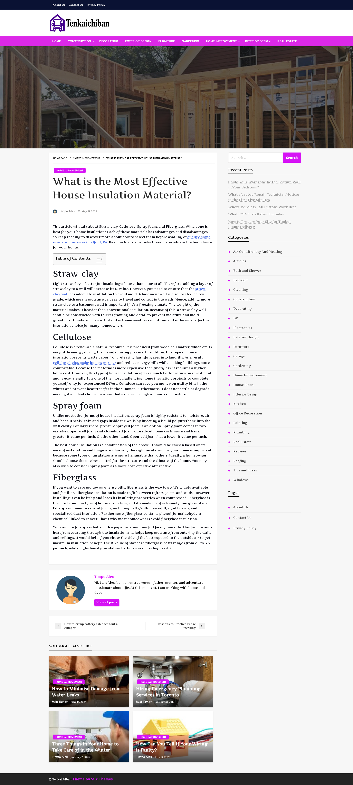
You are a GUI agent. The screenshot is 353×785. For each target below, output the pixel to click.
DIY (236, 318)
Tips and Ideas (245, 470)
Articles (239, 261)
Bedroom (241, 280)
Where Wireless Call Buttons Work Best (262, 207)
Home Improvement (221, 41)
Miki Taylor (60, 701)
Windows (241, 480)
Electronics (242, 328)
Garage (239, 356)
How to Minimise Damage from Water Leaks (86, 691)
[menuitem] (56, 41)
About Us (59, 4)
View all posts (106, 602)
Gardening (190, 41)
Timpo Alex (67, 211)
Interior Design (257, 41)
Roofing (239, 461)
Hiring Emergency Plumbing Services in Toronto (168, 691)
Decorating (108, 41)
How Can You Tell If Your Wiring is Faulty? (172, 746)
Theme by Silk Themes (92, 779)
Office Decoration (247, 413)
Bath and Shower (247, 271)
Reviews (239, 451)
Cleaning (240, 290)
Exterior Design (138, 41)
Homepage (60, 158)
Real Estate (287, 41)
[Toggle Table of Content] (97, 259)
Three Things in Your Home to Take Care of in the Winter (85, 746)
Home (56, 41)
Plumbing (241, 432)
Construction (79, 41)
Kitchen (239, 404)
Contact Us (76, 4)
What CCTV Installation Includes (256, 214)
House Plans (243, 385)
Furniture (166, 41)
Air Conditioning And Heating (257, 252)
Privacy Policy (96, 4)
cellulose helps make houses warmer (84, 363)
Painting (240, 423)
